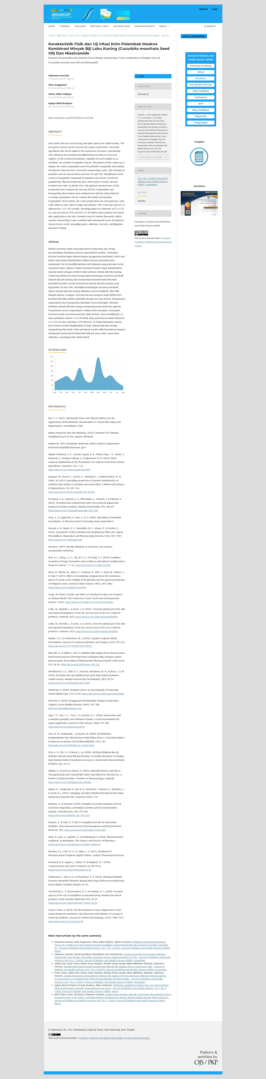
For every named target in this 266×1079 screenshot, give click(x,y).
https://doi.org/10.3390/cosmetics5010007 (69, 469)
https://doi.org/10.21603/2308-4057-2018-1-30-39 (72, 902)
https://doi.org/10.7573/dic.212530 (92, 565)
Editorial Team (99, 26)
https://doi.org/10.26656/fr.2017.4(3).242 (69, 815)
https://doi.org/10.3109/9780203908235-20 (69, 869)
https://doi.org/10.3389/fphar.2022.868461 (69, 782)
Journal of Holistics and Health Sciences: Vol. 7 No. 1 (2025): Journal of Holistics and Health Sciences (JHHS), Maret (110, 990)
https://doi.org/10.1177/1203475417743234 (70, 646)
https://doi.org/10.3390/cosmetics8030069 (96, 616)
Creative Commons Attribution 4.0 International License (153, 242)
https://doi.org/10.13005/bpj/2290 (65, 539)
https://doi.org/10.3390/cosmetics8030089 (103, 693)
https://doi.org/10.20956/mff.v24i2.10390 (69, 682)
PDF (141, 76)
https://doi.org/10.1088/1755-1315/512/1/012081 (89, 602)
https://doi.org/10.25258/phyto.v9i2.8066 (85, 829)
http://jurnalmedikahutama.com (64, 708)
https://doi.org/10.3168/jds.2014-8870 (67, 587)
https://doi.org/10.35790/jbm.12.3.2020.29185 (71, 745)
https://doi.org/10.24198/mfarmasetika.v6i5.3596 (73, 510)
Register (203, 9)
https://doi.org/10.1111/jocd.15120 (65, 921)
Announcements (145, 26)
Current (65, 26)
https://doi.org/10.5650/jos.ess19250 (66, 726)
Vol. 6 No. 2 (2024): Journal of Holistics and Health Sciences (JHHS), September (114, 35)
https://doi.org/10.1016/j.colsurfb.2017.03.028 (71, 492)
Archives (80, 26)
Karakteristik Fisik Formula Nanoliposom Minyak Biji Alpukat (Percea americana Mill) (108, 966)
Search (211, 26)
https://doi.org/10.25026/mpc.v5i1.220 (80, 664)
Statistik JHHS (121, 26)
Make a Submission (194, 36)
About (163, 26)
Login (215, 9)
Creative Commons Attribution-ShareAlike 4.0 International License (114, 1038)
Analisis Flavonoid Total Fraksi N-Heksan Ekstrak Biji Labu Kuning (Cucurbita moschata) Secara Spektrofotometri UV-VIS (109, 956)
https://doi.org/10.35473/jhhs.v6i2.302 (73, 118)
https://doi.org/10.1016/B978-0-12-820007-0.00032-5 (74, 844)
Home (51, 26)
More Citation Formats (151, 157)
